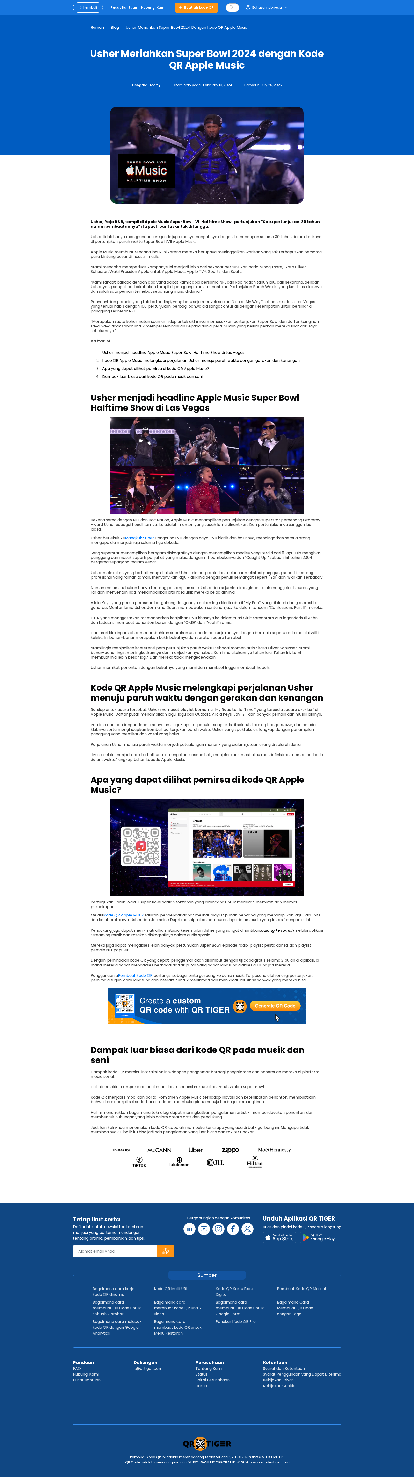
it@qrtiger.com (148, 1368)
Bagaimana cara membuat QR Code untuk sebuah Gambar (117, 1308)
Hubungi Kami (86, 1374)
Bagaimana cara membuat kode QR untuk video (178, 1308)
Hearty (154, 85)
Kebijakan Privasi (278, 1380)
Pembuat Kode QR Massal (301, 1289)
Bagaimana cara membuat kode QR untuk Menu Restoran (178, 1327)
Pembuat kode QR (135, 975)
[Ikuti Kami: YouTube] (204, 1229)
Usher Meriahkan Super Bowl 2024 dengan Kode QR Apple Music (186, 27)
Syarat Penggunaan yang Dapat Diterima (302, 1374)
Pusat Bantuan (87, 1380)
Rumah (97, 27)
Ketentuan (275, 1362)
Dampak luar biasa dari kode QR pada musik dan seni (152, 376)
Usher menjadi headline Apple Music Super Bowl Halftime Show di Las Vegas (173, 352)
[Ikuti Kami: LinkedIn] (189, 1229)
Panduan (83, 1362)
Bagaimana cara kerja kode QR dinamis (113, 1291)
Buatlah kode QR (199, 7)
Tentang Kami (209, 1368)
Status (202, 1374)
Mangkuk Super (139, 538)
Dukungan (145, 1362)
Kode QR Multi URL (171, 1289)
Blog (115, 27)
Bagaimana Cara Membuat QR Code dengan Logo (295, 1308)
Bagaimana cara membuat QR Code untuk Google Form (240, 1308)
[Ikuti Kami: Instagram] (218, 1229)
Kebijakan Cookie (279, 1386)
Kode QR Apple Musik (124, 915)
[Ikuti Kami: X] (247, 1229)
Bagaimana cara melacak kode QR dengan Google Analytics (117, 1327)
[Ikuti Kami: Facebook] (233, 1229)
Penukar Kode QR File (236, 1321)
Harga (201, 1386)
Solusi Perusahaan (213, 1380)
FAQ (77, 1368)
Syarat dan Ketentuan (284, 1368)
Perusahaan (210, 1362)
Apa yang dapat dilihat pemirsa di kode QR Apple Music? (155, 368)
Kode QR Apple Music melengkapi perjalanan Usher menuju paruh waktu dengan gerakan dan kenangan (201, 360)
